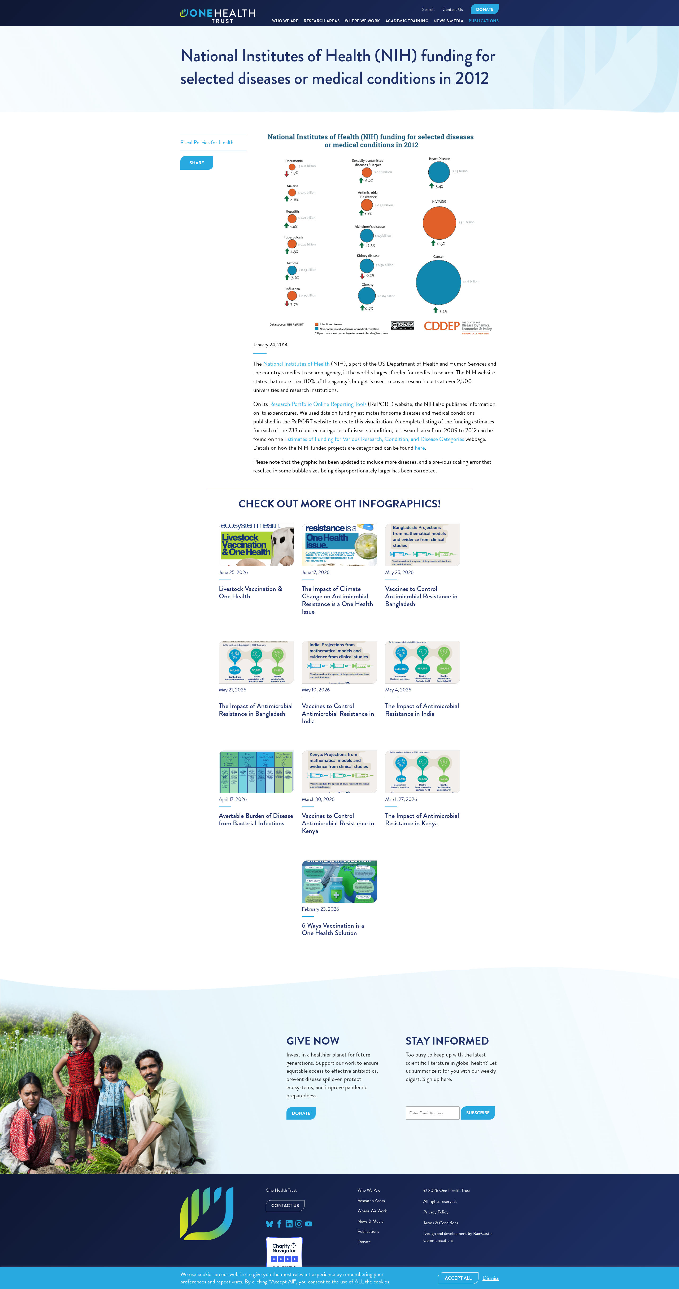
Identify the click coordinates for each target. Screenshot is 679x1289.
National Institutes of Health (297, 363)
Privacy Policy (436, 1212)
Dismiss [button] (490, 1278)
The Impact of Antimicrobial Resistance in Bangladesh (256, 709)
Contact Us (452, 9)
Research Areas (371, 1200)
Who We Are (285, 21)
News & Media (448, 21)
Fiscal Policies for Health (206, 142)
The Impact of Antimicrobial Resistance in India (422, 709)
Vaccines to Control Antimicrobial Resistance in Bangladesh (421, 596)
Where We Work (362, 21)
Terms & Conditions (440, 1223)
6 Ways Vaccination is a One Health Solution (333, 929)
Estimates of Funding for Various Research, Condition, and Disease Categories (374, 439)
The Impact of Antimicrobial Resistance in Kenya (422, 819)
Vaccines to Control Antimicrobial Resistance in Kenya (338, 823)
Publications (484, 21)
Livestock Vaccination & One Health (250, 592)
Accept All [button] (458, 1278)
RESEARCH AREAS (322, 21)
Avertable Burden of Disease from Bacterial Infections (256, 819)
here (420, 447)
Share (197, 163)
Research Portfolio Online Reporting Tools (318, 404)
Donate (484, 9)
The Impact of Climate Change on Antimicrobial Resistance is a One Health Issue (337, 600)
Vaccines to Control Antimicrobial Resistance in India (338, 713)
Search (428, 9)
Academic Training (407, 21)
